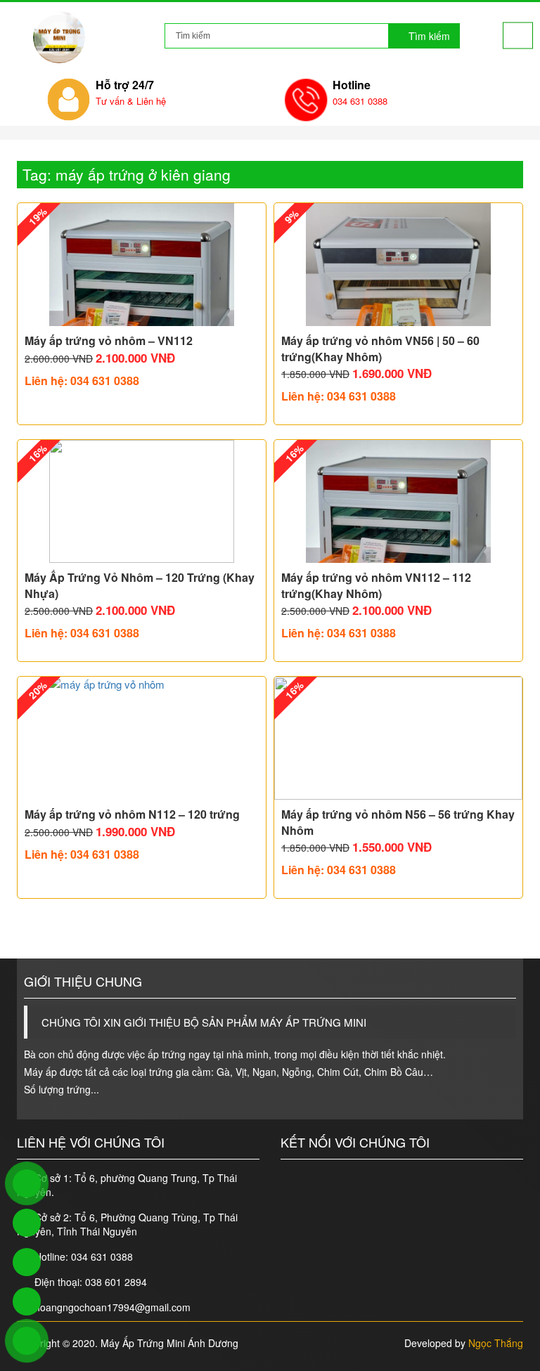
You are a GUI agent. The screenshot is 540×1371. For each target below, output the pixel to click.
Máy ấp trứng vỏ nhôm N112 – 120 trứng (132, 814)
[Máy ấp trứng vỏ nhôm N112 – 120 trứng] (142, 738)
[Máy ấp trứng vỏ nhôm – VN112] (142, 264)
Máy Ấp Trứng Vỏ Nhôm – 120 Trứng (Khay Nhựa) (140, 585)
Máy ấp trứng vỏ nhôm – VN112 (109, 341)
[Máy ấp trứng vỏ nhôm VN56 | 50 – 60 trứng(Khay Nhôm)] (398, 264)
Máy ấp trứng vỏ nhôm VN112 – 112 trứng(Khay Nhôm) (376, 585)
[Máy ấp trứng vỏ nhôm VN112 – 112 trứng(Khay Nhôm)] (398, 501)
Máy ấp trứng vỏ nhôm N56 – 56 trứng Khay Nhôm (398, 822)
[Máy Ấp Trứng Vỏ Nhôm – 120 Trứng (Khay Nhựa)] (142, 501)
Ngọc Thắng (495, 1343)
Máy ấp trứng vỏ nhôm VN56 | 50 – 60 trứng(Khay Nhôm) (380, 348)
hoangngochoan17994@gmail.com (112, 1307)
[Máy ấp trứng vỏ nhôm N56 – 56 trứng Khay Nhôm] (398, 738)
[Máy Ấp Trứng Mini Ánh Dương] (59, 37)
